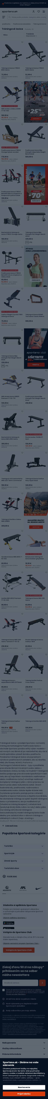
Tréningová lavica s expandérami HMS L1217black (11, 681)
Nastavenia (24, 1087)
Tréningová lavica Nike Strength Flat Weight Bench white (35, 234)
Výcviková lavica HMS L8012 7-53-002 (11, 558)
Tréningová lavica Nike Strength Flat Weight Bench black (11, 358)
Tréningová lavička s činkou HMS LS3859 (11, 520)
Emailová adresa (11, 983)
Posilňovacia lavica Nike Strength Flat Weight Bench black (35, 398)
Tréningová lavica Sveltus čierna (10, 722)
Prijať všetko (24, 1094)
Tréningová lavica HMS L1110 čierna (35, 599)
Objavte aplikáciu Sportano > (14, 918)
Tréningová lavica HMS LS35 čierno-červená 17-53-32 (11, 641)
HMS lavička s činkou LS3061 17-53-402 (11, 110)
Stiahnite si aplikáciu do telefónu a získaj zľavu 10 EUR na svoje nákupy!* (25, 4)
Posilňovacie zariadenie (21, 24)
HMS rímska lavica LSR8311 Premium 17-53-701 (10, 397)
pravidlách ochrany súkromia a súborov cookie (22, 1034)
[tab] (24, 847)
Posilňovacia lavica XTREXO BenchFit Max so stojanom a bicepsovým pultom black (11, 193)
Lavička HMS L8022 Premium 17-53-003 (11, 599)
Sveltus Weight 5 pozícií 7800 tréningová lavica (11, 315)
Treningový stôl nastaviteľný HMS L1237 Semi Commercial (11, 479)
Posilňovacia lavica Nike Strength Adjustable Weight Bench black (35, 152)
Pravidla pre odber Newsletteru (16, 994)
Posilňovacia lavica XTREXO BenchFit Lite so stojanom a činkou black (11, 275)
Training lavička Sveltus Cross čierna (33, 681)
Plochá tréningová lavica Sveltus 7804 (34, 641)
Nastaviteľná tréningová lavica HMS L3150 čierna (10, 438)
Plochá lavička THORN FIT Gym (34, 438)
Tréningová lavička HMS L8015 (35, 721)
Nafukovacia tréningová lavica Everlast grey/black (34, 558)
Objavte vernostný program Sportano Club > (21, 943)
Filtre (5, 35)
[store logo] (16, 11)
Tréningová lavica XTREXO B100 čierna (10, 69)
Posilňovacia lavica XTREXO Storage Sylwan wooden (11, 151)
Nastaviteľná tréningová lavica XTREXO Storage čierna (11, 233)
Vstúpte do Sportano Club (19, 950)
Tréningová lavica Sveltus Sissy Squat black (34, 479)
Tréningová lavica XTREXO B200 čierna (34, 69)
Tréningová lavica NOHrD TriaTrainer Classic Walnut (34, 315)
